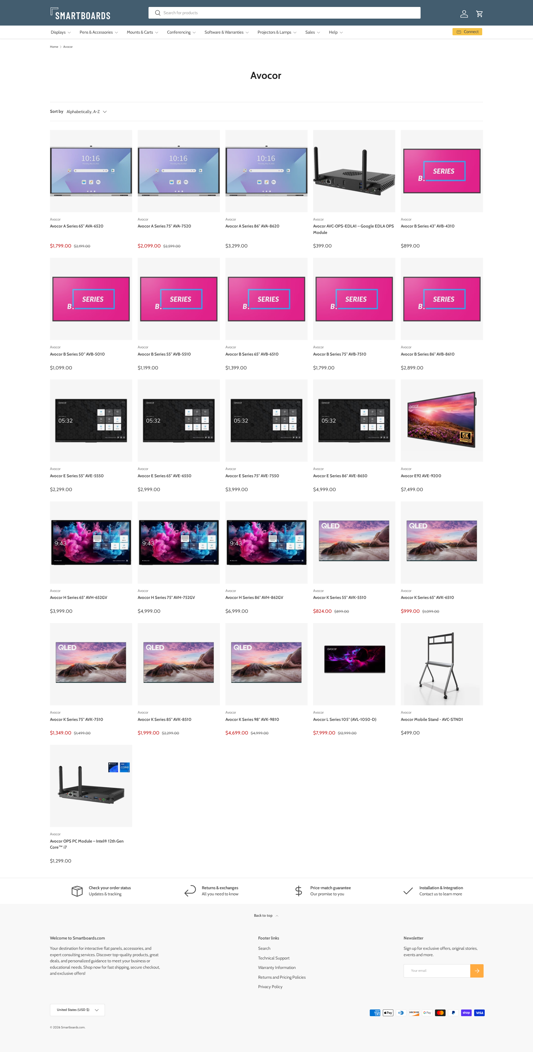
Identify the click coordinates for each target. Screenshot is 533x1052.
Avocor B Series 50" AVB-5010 (77, 354)
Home (54, 46)
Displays (58, 32)
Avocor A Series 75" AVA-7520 (164, 226)
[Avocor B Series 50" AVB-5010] (91, 299)
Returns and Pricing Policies (282, 977)
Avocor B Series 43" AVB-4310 (428, 226)
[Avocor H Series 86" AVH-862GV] (266, 542)
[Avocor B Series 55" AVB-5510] (179, 299)
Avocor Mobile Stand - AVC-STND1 (432, 719)
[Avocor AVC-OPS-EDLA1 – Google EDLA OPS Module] (354, 171)
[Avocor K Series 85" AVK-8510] (179, 664)
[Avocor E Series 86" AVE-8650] (354, 420)
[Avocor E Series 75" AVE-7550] (266, 420)
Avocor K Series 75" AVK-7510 (76, 719)
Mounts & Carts (140, 32)
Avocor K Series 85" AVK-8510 (165, 719)
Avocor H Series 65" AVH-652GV (78, 597)
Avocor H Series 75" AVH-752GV (166, 597)
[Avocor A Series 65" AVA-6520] (91, 171)
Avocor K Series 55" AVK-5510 (339, 597)
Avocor (68, 46)
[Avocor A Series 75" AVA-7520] (179, 171)
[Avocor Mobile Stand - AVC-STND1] (442, 664)
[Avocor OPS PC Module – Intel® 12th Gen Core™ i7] (91, 786)
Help (333, 32)
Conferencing (178, 32)
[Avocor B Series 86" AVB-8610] (442, 299)
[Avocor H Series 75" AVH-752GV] (179, 542)
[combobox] (285, 13)
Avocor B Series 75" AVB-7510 (339, 354)
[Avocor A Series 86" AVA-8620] (266, 171)
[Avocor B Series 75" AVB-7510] (354, 299)
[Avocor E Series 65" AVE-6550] (179, 420)
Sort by (56, 111)
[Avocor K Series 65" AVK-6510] (442, 542)
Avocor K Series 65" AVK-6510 (427, 597)
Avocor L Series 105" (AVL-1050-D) (344, 719)
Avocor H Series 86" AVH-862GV (254, 597)
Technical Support (274, 958)
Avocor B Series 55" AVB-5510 (164, 354)
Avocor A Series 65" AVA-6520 (77, 226)
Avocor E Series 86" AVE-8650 (340, 475)
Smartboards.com (73, 1027)
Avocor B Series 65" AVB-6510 (252, 354)
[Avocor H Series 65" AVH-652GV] (91, 542)
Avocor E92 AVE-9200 (421, 475)
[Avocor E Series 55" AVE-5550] (91, 420)
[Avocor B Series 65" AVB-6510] (266, 299)
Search (264, 948)
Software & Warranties (224, 32)
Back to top (263, 915)
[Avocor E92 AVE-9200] (442, 420)
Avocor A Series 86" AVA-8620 (252, 226)
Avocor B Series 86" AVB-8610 (428, 354)
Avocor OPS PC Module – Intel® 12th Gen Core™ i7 (87, 844)
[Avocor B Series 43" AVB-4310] (442, 171)
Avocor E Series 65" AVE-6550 (165, 475)
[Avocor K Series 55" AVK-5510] (354, 542)
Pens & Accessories (96, 32)
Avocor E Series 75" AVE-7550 (252, 475)
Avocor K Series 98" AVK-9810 (252, 719)
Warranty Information (277, 967)
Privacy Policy (270, 986)
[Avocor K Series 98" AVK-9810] (266, 664)
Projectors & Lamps (274, 32)
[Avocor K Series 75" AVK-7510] (91, 664)
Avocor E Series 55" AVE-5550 (77, 475)
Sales (310, 32)
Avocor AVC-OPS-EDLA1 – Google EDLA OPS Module (353, 229)
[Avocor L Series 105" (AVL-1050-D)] (354, 664)
